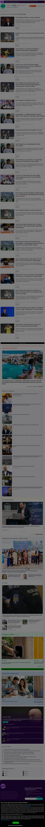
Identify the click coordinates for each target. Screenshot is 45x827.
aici (7, 810)
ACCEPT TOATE (15, 822)
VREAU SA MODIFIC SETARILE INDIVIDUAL (15, 825)
